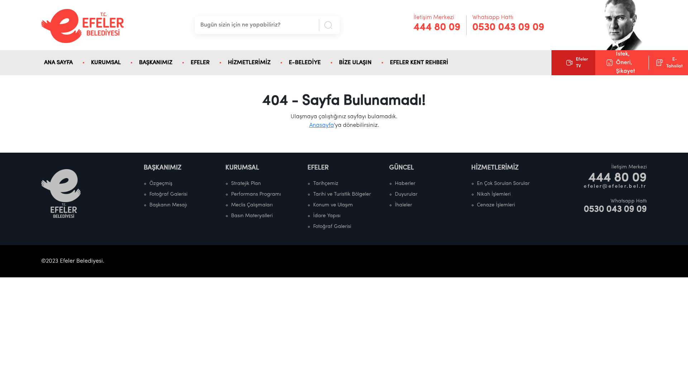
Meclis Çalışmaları (252, 205)
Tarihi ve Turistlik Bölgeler (342, 194)
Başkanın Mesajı (168, 205)
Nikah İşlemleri (494, 194)
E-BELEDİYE (305, 63)
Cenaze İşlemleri (496, 205)
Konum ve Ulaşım (333, 205)
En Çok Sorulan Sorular (503, 183)
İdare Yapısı (326, 216)
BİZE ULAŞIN (355, 63)
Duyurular (406, 194)
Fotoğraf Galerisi (168, 194)
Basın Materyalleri (252, 216)
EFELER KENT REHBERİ (419, 63)
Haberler (405, 183)
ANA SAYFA (58, 63)
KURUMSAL (106, 63)
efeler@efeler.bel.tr (615, 186)
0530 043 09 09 (508, 28)
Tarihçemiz (325, 183)
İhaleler (403, 205)
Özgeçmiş (160, 183)
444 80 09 (437, 28)
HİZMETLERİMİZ (249, 63)
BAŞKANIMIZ (155, 63)
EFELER (200, 63)
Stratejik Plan (246, 183)
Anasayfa (321, 125)
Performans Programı (256, 194)
